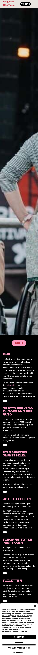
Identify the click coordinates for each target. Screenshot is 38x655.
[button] (35, 606)
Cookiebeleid (18, 652)
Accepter (19, 637)
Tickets (25, 4)
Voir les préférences (19, 648)
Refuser (19, 642)
